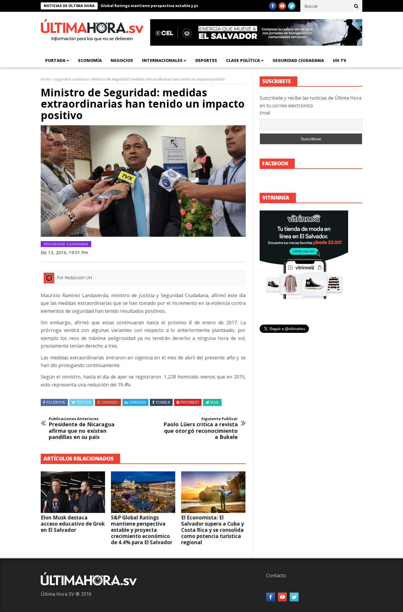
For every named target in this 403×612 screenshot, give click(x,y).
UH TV (339, 60)
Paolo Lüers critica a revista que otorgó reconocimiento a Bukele (200, 428)
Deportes (206, 60)
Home (46, 79)
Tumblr (162, 402)
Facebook (55, 402)
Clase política (243, 60)
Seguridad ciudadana (298, 60)
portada (55, 60)
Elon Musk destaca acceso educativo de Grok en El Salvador (73, 523)
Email (265, 113)
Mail (214, 402)
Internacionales (162, 60)
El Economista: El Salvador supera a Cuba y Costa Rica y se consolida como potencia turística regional (212, 530)
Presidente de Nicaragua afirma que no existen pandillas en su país (81, 428)
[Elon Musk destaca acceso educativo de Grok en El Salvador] (73, 492)
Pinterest (190, 402)
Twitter (83, 402)
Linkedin (137, 402)
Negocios (122, 60)
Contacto (276, 575)
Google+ (110, 402)
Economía (90, 60)
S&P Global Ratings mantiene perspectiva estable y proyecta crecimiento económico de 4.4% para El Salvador (186, 5)
